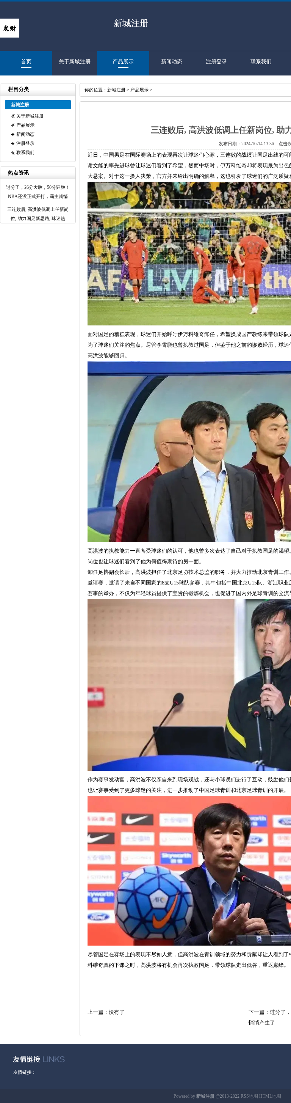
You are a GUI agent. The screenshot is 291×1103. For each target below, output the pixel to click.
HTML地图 (270, 1096)
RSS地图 (249, 1096)
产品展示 (123, 61)
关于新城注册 (75, 61)
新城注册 (116, 90)
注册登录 (216, 61)
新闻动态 (171, 61)
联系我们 (261, 61)
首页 (26, 61)
